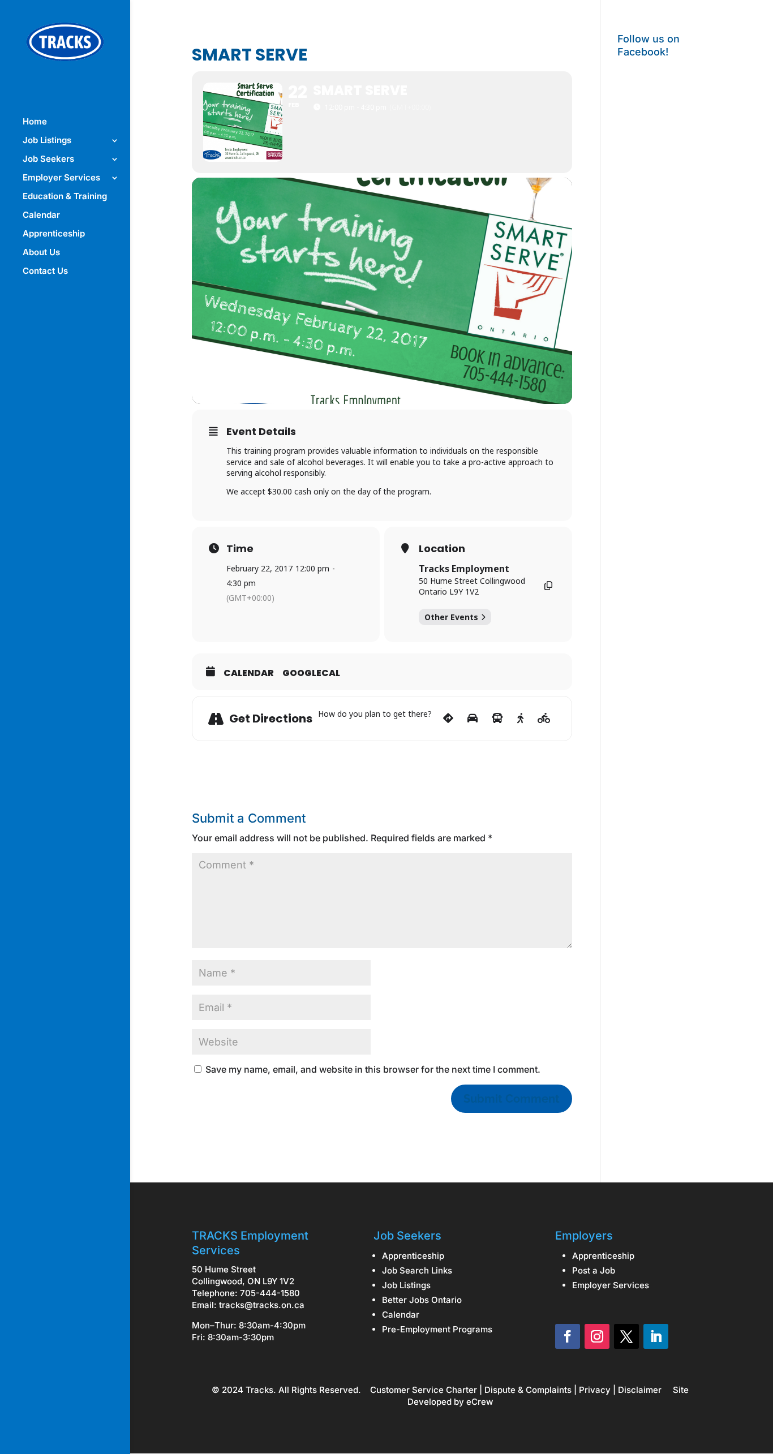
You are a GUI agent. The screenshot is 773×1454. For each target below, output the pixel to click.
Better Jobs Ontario (422, 1299)
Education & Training (65, 196)
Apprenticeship (54, 234)
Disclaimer (640, 1389)
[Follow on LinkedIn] (655, 1336)
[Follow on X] (626, 1336)
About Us (41, 252)
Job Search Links (417, 1270)
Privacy (595, 1389)
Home (35, 122)
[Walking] (520, 718)
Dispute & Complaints (528, 1389)
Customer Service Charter (423, 1389)
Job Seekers (48, 159)
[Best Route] (448, 718)
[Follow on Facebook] (567, 1336)
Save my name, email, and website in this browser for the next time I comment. (372, 1069)
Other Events (451, 617)
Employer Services (61, 178)
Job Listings (47, 140)
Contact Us (45, 271)
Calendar (41, 215)
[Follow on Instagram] (597, 1336)
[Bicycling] (544, 718)
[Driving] (472, 718)
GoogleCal (311, 673)
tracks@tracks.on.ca (261, 1305)
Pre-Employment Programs (437, 1329)
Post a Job (593, 1270)
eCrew (479, 1401)
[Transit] (497, 718)
